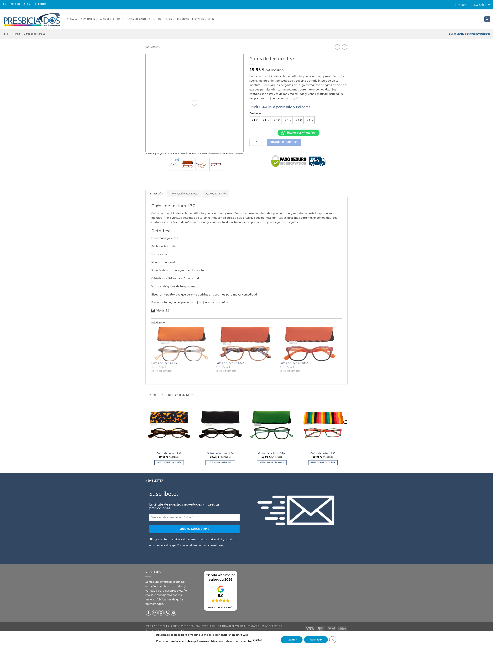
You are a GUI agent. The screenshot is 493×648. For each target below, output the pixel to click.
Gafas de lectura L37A (271, 453)
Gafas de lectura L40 (169, 453)
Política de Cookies (157, 626)
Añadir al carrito (283, 142)
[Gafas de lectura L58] (181, 344)
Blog (211, 19)
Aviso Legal (209, 626)
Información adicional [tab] (184, 193)
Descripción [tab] (155, 193)
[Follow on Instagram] (155, 613)
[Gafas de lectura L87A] (245, 344)
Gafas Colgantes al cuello (144, 19)
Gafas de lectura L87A (229, 363)
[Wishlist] (489, 5)
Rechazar (316, 639)
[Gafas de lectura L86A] (309, 344)
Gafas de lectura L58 (164, 363)
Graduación (256, 113)
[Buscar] (487, 19)
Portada (71, 19)
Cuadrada (152, 47)
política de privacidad (209, 539)
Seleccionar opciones (169, 462)
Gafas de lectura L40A (220, 453)
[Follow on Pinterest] (173, 613)
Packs (168, 19)
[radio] (255, 120)
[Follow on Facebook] (148, 613)
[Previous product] (344, 47)
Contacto (253, 626)
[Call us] (167, 613)
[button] (462, 4)
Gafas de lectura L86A (293, 363)
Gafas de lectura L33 (322, 453)
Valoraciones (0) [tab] (215, 193)
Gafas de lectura (109, 19)
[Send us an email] (161, 613)
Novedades (88, 19)
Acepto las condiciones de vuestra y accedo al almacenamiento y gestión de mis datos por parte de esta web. (192, 542)
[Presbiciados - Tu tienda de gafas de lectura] (32, 19)
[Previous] (145, 437)
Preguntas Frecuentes (190, 19)
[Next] (346, 437)
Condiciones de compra (185, 626)
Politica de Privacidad (231, 626)
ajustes (257, 640)
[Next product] (337, 47)
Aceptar (292, 639)
